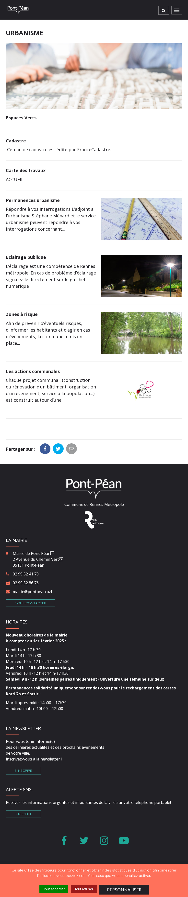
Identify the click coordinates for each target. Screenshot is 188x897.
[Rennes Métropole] (94, 519)
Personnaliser (124, 890)
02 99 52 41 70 (26, 574)
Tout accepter (54, 889)
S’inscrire (23, 770)
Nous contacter (30, 603)
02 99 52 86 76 (26, 583)
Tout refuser (83, 889)
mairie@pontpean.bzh (33, 591)
